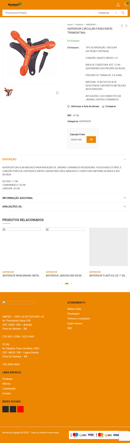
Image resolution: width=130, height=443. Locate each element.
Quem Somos (74, 323)
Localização (9, 388)
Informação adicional (17, 198)
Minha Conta (74, 308)
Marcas (6, 383)
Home (70, 25)
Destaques (73, 313)
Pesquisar (123, 13)
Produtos (79, 25)
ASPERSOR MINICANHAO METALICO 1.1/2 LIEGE (30, 275)
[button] (58, 283)
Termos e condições (78, 318)
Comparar (110, 106)
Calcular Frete (77, 134)
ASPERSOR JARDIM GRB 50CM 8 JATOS (69, 275)
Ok (91, 139)
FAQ (69, 328)
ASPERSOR (91, 25)
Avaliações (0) (12, 206)
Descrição (9, 159)
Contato (6, 393)
